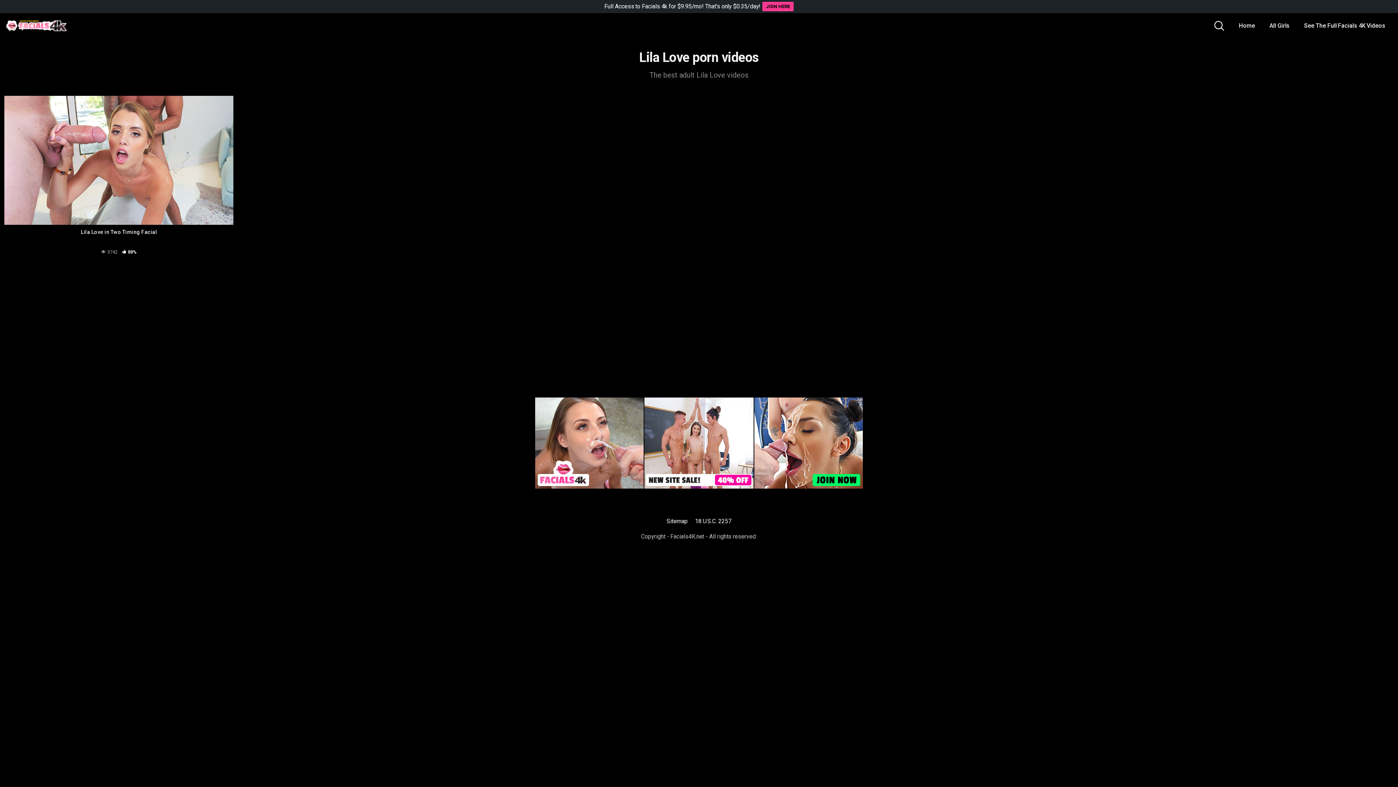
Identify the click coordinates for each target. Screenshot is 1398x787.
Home (1247, 25)
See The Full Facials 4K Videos (1344, 25)
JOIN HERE (778, 6)
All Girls (1279, 25)
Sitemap (677, 521)
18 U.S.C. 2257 (713, 521)
